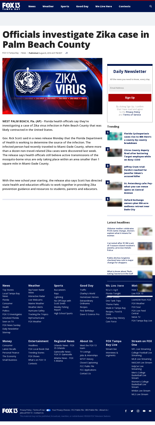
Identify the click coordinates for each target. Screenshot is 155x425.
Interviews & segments (112, 354)
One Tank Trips (113, 300)
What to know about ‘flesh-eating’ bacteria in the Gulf (120, 272)
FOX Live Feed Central (139, 312)
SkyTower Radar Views (36, 291)
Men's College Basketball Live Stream (139, 375)
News (23, 53)
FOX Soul (136, 307)
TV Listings (85, 351)
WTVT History (86, 359)
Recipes (83, 307)
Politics (5, 310)
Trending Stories (36, 352)
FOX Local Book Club (38, 349)
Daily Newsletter (10, 328)
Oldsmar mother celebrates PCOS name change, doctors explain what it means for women (120, 232)
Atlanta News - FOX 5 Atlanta (63, 359)
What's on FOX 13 (37, 359)
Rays (56, 293)
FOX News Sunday (11, 325)
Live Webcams (35, 299)
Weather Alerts (35, 307)
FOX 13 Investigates (12, 314)
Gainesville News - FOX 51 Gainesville (63, 353)
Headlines (33, 345)
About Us (86, 341)
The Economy (9, 356)
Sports (58, 285)
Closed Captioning (89, 362)
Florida (5, 299)
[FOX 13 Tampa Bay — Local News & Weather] (12, 6)
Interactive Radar (36, 296)
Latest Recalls (9, 349)
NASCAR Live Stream (142, 362)
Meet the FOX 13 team (88, 347)
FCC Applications (88, 369)
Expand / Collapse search (151, 6)
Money (7, 341)
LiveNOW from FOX (141, 299)
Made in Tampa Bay (116, 307)
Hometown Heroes (89, 297)
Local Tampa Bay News (11, 295)
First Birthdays (87, 310)
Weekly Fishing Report (61, 308)
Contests (32, 363)
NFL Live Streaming (141, 349)
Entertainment (38, 341)
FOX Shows (34, 356)
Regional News (64, 341)
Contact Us (85, 373)
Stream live (111, 349)
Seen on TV (8, 321)
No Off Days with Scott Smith (62, 302)
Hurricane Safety (36, 310)
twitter (132, 411)
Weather (34, 285)
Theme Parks (112, 304)
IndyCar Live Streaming (137, 367)
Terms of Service (132, 114)
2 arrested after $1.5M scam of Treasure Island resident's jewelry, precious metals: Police (121, 247)
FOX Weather (34, 321)
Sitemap (6, 332)
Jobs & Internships (89, 355)
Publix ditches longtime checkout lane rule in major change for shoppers (120, 260)
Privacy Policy (133, 112)
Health (5, 307)
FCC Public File (87, 366)
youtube (144, 411)
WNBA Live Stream (141, 390)
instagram (138, 411)
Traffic (83, 289)
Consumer (7, 303)
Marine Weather (36, 303)
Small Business (9, 359)
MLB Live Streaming (141, 359)
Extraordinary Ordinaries (86, 302)
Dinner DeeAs (112, 297)
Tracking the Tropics (38, 314)
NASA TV (136, 317)
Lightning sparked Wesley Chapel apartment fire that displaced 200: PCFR (120, 287)
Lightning (58, 297)
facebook (126, 411)
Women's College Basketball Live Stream (140, 384)
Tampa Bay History (115, 317)
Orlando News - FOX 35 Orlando (64, 347)
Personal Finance (10, 352)
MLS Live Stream (140, 394)
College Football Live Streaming (142, 354)
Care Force (111, 321)
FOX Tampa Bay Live (142, 320)
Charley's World (87, 293)
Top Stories (8, 289)
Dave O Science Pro (89, 314)
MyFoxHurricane (36, 317)
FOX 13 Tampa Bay (10, 53)
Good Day (86, 285)
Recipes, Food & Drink (114, 313)
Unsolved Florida (10, 317)
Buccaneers (60, 289)
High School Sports (63, 313)
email (150, 411)
